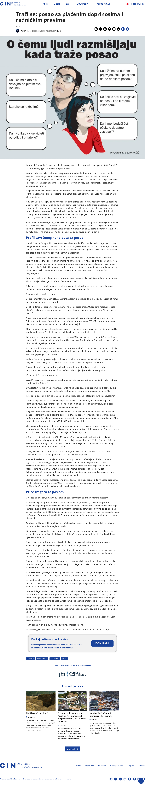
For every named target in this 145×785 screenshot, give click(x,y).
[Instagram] (115, 779)
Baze (68, 4)
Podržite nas (103, 4)
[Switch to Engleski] (127, 4)
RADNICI (64, 658)
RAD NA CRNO (55, 658)
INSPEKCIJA (30, 658)
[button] (96, 29)
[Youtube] (124, 779)
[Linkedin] (129, 779)
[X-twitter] (120, 779)
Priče (45, 4)
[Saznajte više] (72, 653)
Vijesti (57, 4)
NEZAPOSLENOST (42, 658)
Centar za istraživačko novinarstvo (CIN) (43, 31)
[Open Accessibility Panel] (141, 781)
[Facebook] (111, 779)
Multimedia (82, 4)
